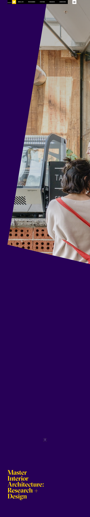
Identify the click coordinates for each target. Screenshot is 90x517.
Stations (42, 1)
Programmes (31, 1)
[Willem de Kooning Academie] (12, 2)
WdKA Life (21, 1)
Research (52, 1)
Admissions (62, 1)
